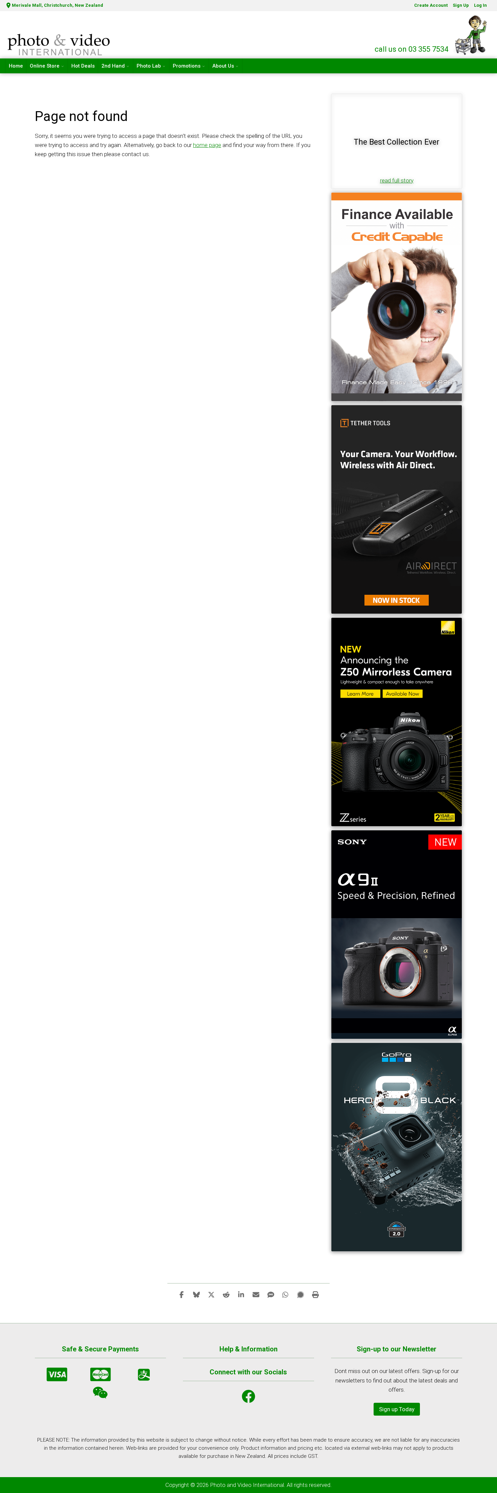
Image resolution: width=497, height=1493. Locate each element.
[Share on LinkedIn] (241, 1294)
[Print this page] (315, 1294)
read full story (396, 180)
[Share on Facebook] (181, 1294)
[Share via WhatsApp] (285, 1294)
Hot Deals (83, 66)
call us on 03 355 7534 (411, 49)
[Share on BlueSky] (196, 1294)
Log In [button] (480, 5)
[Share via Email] (256, 1294)
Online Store (45, 66)
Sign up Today (397, 1409)
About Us (223, 66)
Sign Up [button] (461, 5)
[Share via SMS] (270, 1294)
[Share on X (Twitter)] (211, 1294)
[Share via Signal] (300, 1294)
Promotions (186, 66)
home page (207, 145)
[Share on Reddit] (226, 1294)
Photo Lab (149, 66)
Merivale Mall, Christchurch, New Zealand (57, 5)
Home (16, 66)
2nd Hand (113, 66)
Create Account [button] (431, 5)
